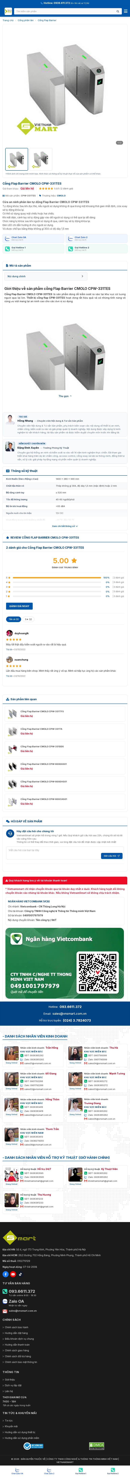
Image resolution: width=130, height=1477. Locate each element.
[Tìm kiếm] (118, 11)
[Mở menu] (125, 11)
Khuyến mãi (11, 1426)
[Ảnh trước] (10, 86)
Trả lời (9, 649)
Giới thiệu (10, 1379)
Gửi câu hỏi (110, 855)
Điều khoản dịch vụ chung (19, 1338)
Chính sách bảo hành (16, 1327)
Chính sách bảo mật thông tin (21, 1362)
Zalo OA (16, 1301)
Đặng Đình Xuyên (28, 447)
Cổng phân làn (26, 20)
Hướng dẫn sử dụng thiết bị (20, 1432)
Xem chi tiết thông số (63, 526)
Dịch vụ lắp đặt (13, 1385)
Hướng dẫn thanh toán (17, 1344)
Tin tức (9, 1420)
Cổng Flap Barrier (47, 20)
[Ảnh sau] (120, 86)
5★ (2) (28, 619)
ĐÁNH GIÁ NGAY (19, 606)
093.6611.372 (71, 1007)
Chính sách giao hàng (17, 1350)
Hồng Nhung (25, 420)
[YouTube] (13, 1274)
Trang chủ (8, 20)
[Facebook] (6, 1274)
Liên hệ (9, 1391)
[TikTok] (20, 1274)
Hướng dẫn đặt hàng (16, 1333)
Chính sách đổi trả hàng (18, 1356)
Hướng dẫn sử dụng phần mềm (22, 1438)
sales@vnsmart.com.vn (69, 1013)
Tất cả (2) (14, 619)
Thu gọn (64, 396)
